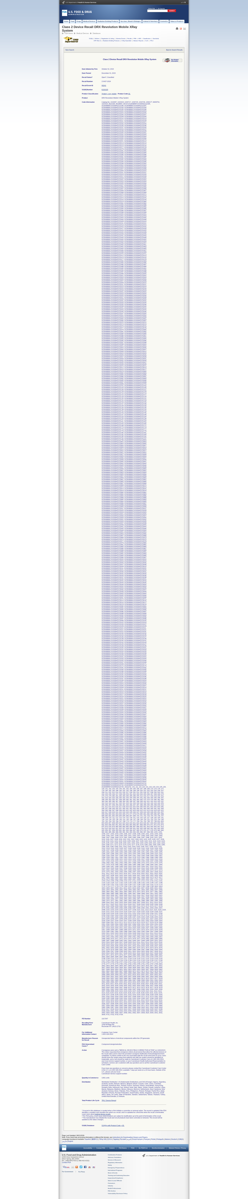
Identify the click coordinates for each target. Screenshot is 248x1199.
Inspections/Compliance (115, 1178)
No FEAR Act (143, 1148)
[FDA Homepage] (64, 1149)
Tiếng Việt (102, 1139)
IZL (129, 94)
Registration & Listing (107, 38)
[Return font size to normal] (183, 2)
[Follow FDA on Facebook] (85, 1168)
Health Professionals (114, 1188)
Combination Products (115, 1155)
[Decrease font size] (181, 2)
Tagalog (116, 1139)
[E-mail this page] (184, 29)
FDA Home (69, 33)
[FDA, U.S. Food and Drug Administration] (77, 15)
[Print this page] (177, 29)
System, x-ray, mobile (109, 94)
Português (160, 1139)
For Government (67, 1171)
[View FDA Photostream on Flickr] (94, 1168)
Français (147, 1139)
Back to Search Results (174, 50)
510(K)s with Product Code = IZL (113, 1125)
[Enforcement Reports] (172, 62)
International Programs (115, 1170)
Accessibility (87, 1148)
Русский (123, 1139)
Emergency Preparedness (116, 1167)
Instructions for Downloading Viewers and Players (130, 1137)
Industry (110, 1185)
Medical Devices (82, 33)
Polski (153, 1139)
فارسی (64, 1141)
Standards (156, 38)
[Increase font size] (185, 2)
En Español (161, 8)
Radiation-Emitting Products (111, 40)
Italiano (167, 1139)
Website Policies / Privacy (177, 1148)
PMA (135, 38)
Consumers (111, 1183)
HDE (139, 38)
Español (88, 1139)
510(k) (91, 38)
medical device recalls (102, 1114)
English (70, 1141)
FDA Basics (123, 1148)
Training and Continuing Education (118, 1175)
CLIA (146, 40)
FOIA (132, 1148)
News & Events (112, 1173)
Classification (147, 38)
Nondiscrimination (158, 1148)
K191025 (105, 90)
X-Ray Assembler (126, 40)
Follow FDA (151, 8)
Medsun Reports (138, 40)
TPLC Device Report (109, 1100)
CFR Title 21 (97, 40)
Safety (110, 1165)
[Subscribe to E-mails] (72, 1168)
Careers (112, 1148)
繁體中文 (95, 1139)
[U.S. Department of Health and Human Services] (79, 3)
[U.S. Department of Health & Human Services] (161, 1156)
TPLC (151, 40)
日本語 (180, 1139)
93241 (104, 85)
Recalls (129, 38)
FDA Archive (112, 1191)
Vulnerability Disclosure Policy (117, 1193)
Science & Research (114, 1160)
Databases (97, 33)
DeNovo (97, 38)
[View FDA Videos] (89, 1168)
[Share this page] (181, 29)
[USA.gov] (66, 1168)
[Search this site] (172, 12)
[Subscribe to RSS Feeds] (77, 1168)
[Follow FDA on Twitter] (81, 1168)
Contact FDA (100, 1148)
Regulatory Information (115, 1162)
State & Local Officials (115, 1180)
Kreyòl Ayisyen (137, 1139)
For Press (81, 1172)
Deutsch (174, 1139)
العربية (129, 1139)
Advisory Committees (114, 1157)
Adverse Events (120, 38)
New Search (69, 50)
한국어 (109, 1139)
